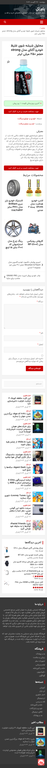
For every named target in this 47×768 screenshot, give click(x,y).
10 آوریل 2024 (25, 435)
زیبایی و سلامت (39, 657)
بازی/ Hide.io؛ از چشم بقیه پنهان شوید (18, 443)
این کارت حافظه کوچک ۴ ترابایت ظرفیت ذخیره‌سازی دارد (19, 401)
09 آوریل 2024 (25, 460)
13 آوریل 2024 (25, 407)
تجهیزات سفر (40, 661)
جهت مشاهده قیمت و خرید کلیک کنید (23, 111)
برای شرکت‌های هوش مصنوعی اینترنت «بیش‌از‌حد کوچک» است (18, 429)
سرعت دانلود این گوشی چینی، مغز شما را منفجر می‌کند (20, 511)
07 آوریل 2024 (25, 516)
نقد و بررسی (40, 701)
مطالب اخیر (37, 722)
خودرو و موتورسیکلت (26, 118)
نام (41, 333)
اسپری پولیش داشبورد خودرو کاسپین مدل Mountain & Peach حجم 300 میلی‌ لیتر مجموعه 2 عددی (24, 265)
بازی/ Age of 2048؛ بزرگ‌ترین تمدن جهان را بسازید (17, 415)
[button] (8, 62)
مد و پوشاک (40, 654)
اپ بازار (28, 411)
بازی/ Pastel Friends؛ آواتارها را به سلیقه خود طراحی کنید (20, 526)
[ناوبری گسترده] (41, 22)
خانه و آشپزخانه (39, 668)
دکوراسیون (41, 672)
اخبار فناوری (27, 396)
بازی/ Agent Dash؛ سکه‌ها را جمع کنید (18, 469)
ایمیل (40, 344)
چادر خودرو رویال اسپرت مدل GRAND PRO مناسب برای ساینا (23, 277)
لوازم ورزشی (40, 665)
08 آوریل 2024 (25, 488)
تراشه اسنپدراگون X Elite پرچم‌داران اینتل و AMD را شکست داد (19, 482)
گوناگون (42, 676)
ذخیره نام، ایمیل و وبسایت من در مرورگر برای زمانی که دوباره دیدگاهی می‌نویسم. (25, 360)
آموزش (42, 687)
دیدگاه (40, 301)
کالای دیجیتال (37, 712)
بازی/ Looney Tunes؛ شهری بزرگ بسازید (18, 497)
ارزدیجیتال (41, 698)
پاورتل (40, 9)
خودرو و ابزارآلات (36, 708)
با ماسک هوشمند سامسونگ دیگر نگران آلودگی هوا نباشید (18, 456)
